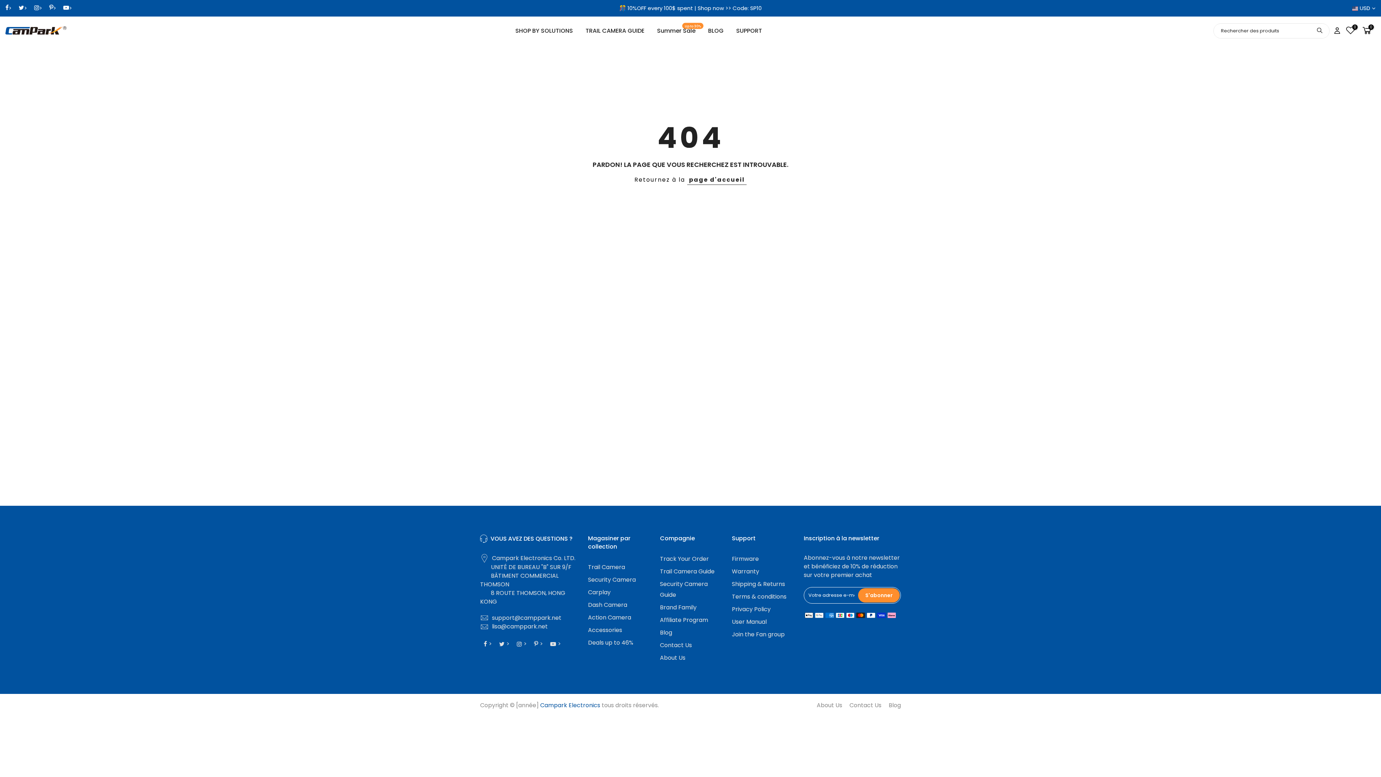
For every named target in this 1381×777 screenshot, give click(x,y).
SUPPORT (749, 31)
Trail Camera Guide (687, 571)
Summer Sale (679, 29)
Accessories (605, 630)
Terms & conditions (759, 596)
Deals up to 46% (610, 643)
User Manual (749, 622)
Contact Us (676, 645)
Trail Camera (606, 567)
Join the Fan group (758, 634)
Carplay (599, 592)
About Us (672, 658)
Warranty (745, 571)
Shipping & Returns (758, 584)
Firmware (745, 559)
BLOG (716, 31)
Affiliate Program (684, 620)
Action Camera (609, 617)
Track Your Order (684, 559)
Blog (666, 632)
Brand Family (678, 607)
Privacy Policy (751, 609)
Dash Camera (607, 605)
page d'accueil (717, 180)
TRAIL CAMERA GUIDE (614, 31)
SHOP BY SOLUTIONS (544, 31)
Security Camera (612, 580)
